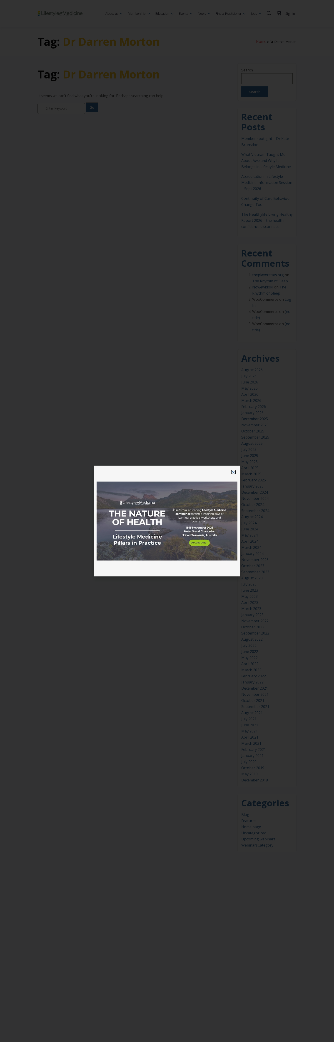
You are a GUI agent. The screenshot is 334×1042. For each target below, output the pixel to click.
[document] (167, 521)
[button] (233, 472)
